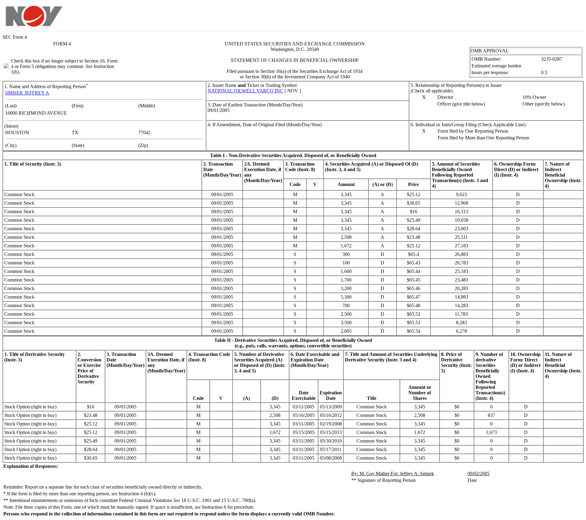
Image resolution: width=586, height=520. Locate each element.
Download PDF (565, 15)
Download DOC (557, 15)
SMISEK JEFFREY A (27, 92)
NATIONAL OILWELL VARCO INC (245, 90)
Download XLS (573, 15)
